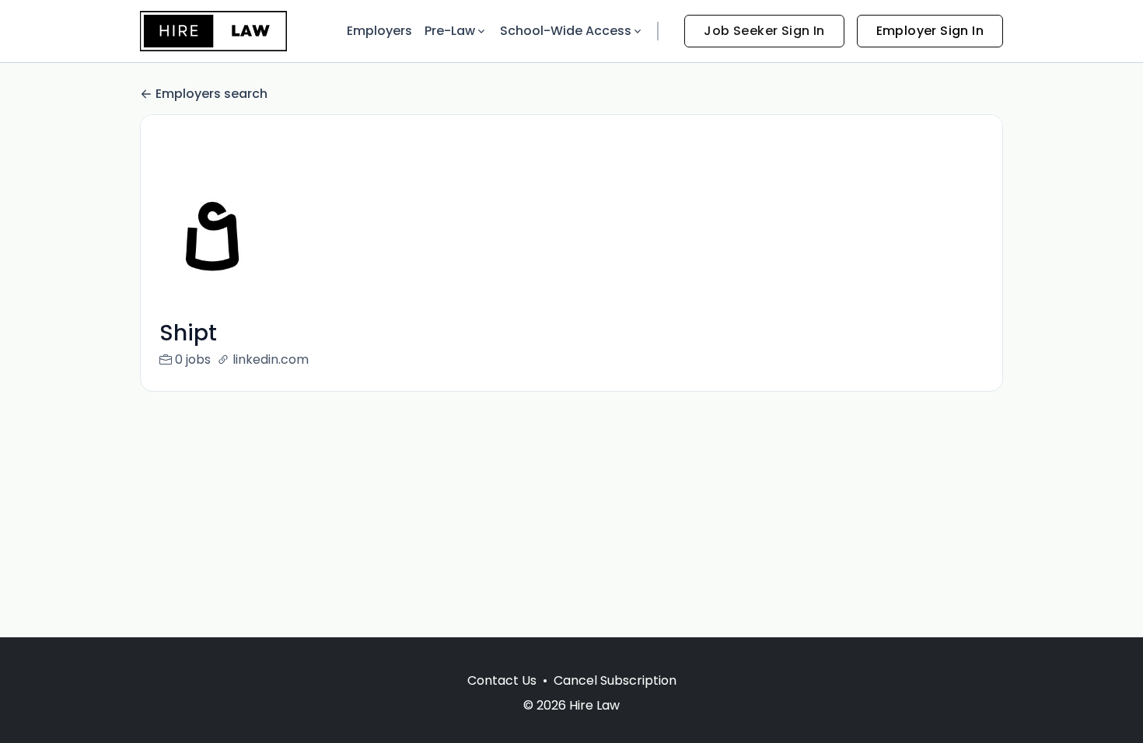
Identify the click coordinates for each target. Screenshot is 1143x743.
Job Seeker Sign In (764, 31)
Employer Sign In (930, 31)
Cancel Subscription (615, 680)
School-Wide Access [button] (565, 31)
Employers (379, 31)
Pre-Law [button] (450, 31)
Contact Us (502, 680)
